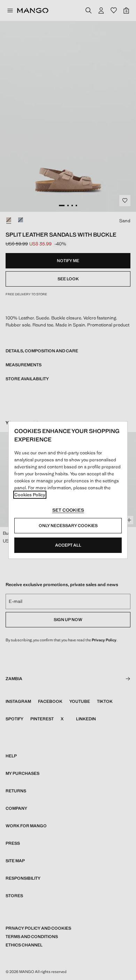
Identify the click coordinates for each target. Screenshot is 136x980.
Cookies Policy (29, 495)
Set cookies (68, 510)
